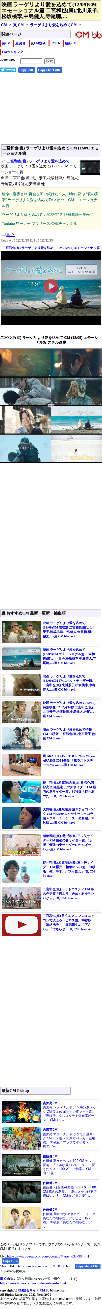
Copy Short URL (49, 70)
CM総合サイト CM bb (33, 1290)
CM (4, 25)
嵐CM (6, 43)
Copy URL (26, 70)
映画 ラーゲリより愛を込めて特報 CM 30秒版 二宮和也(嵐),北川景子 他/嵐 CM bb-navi (69, 734)
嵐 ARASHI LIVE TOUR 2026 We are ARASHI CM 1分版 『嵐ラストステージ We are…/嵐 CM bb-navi (69, 760)
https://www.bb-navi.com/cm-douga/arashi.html (33, 1283)
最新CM (70, 43)
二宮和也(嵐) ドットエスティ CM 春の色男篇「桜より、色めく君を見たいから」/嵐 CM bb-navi (68, 893)
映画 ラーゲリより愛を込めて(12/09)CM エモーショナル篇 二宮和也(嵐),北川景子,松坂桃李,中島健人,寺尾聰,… (50, 10)
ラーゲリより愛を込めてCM (53, 25)
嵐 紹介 (20, 43)
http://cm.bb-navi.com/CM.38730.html (45, 1266)
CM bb (55, 43)
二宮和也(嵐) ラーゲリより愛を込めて (38, 161)
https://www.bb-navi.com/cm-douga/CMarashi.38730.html (48, 1256)
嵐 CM (18, 25)
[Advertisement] (51, 111)
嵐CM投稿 (38, 43)
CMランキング (12, 52)
